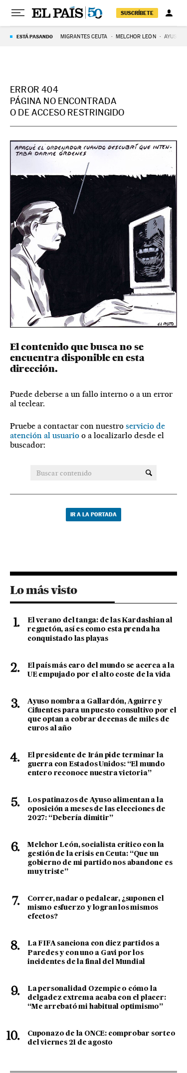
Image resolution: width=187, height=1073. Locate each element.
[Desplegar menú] (18, 13)
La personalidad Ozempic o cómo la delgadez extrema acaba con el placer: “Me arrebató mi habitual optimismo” (96, 997)
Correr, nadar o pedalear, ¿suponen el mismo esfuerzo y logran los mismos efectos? (95, 907)
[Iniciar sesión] (169, 13)
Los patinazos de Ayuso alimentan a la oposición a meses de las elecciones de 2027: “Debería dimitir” (96, 809)
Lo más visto (43, 590)
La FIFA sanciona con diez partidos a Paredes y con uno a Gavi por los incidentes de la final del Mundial (93, 952)
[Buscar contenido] (149, 473)
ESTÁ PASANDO (34, 36)
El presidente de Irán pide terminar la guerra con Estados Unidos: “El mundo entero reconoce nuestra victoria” (96, 764)
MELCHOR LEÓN (136, 36)
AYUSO (172, 36)
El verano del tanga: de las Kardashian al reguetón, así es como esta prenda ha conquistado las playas (100, 629)
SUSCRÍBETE (137, 12)
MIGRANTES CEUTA (84, 36)
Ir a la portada (93, 514)
